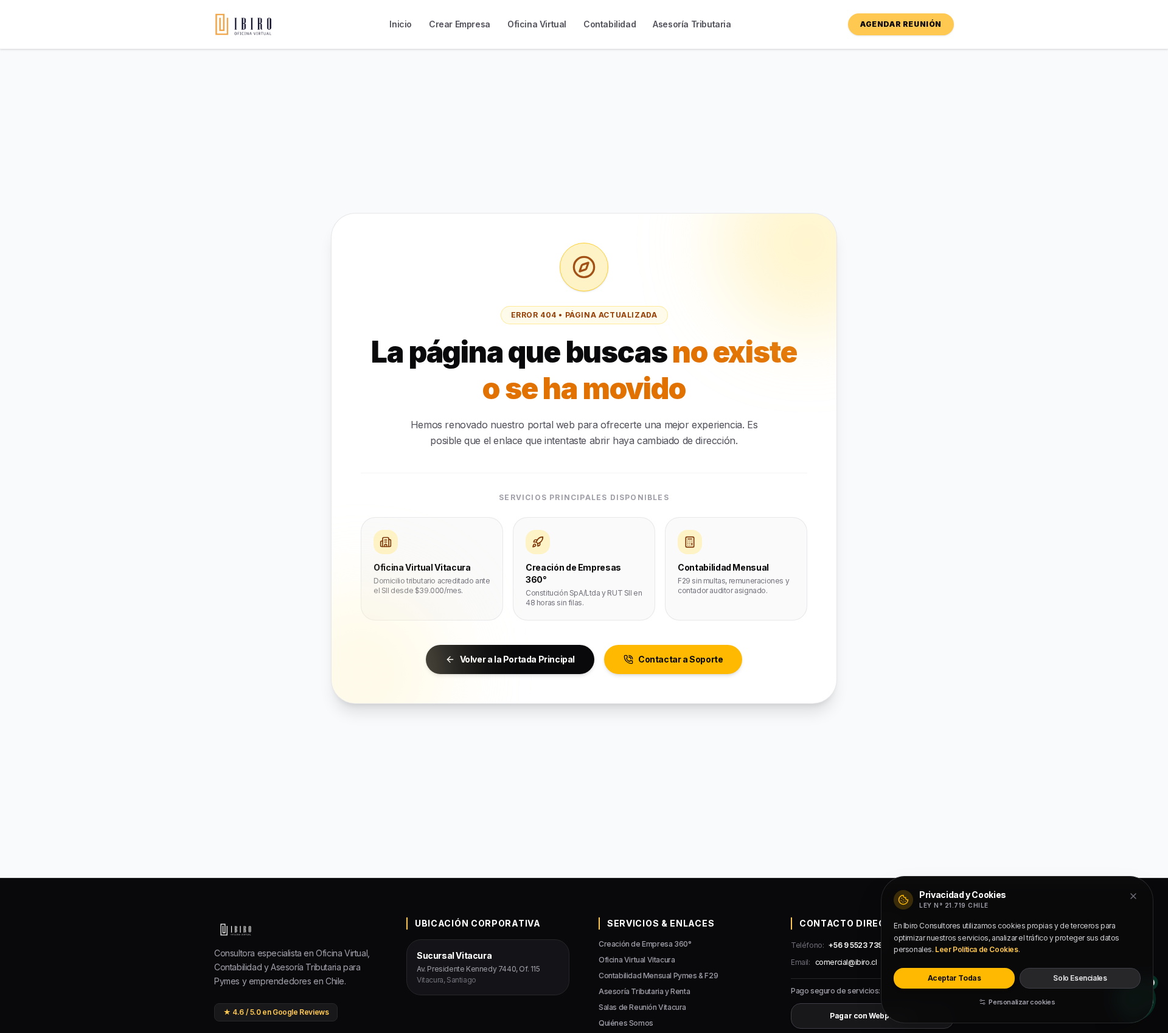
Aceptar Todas (954, 978)
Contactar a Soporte (680, 659)
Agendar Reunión (901, 24)
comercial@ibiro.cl (846, 962)
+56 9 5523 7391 (857, 945)
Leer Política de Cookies (976, 949)
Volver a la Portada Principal (517, 659)
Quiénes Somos (626, 1023)
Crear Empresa (459, 24)
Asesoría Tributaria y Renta (644, 991)
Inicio (400, 24)
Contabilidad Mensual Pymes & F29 (658, 975)
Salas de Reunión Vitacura (642, 1007)
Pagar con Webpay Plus (872, 1015)
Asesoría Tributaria (692, 24)
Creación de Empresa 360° (645, 943)
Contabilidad (609, 24)
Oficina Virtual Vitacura (637, 959)
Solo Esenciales (1080, 978)
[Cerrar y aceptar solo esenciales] (1133, 896)
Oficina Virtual (536, 24)
